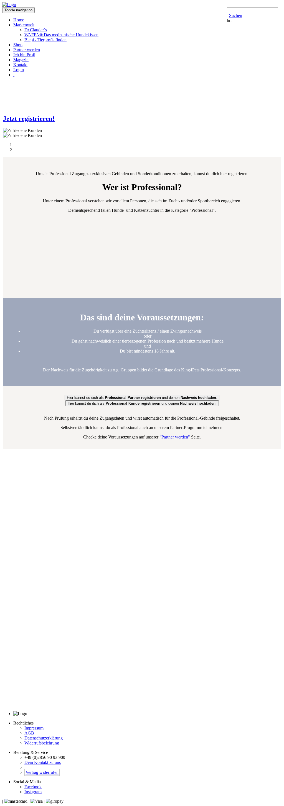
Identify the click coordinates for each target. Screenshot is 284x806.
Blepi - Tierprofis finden (45, 39)
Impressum (34, 728)
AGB (29, 733)
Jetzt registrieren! (29, 118)
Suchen (235, 15)
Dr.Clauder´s (35, 29)
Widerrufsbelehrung (41, 743)
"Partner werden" (174, 437)
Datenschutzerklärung (43, 738)
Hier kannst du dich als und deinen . (142, 403)
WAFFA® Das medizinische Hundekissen (61, 34)
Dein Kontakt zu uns (42, 762)
